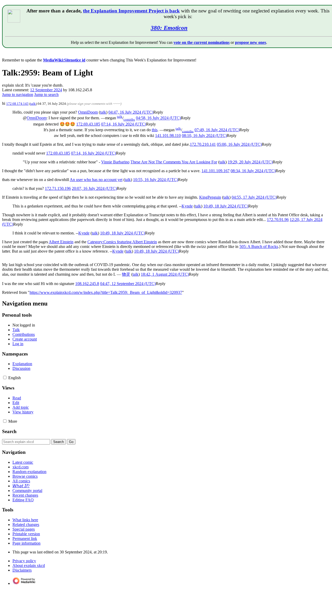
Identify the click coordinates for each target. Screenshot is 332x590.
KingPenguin (210, 197)
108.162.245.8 (87, 283)
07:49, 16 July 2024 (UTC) (217, 130)
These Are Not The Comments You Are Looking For (173, 162)
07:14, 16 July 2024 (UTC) (123, 124)
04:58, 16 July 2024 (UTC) (158, 118)
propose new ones (250, 42)
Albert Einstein (61, 242)
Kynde (187, 206)
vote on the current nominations (202, 42)
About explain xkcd (28, 565)
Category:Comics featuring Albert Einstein (122, 242)
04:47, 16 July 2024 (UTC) (130, 112)
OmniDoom (88, 112)
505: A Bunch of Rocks (258, 246)
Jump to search (46, 94)
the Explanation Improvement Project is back (131, 10)
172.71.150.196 (58, 188)
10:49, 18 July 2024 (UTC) (225, 206)
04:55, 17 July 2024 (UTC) (254, 197)
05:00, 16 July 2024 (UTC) (239, 144)
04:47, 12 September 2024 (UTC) (128, 283)
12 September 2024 (46, 90)
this (154, 130)
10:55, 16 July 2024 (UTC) (155, 179)
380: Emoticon (169, 27)
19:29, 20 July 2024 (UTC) (250, 162)
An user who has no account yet (96, 179)
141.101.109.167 (216, 171)
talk (33, 104)
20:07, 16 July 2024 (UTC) (94, 188)
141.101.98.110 (168, 135)
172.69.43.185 (88, 124)
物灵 (126, 274)
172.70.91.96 (278, 219)
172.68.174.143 (17, 104)
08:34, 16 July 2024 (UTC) (253, 171)
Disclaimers (22, 570)
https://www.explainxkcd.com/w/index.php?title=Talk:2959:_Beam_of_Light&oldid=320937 (106, 292)
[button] (158, 112)
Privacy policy (24, 561)
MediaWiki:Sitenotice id (64, 60)
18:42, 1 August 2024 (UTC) (165, 274)
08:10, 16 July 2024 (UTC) (204, 135)
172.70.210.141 (203, 144)
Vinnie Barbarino (115, 162)
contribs (129, 119)
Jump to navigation (17, 94)
